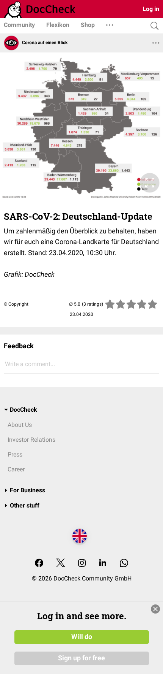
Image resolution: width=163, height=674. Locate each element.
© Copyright (16, 304)
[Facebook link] (39, 563)
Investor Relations (31, 439)
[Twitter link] (60, 563)
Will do (81, 637)
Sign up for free (81, 658)
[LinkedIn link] (103, 563)
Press (15, 454)
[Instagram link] (82, 563)
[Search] (152, 26)
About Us (20, 424)
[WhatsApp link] (124, 563)
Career (16, 469)
